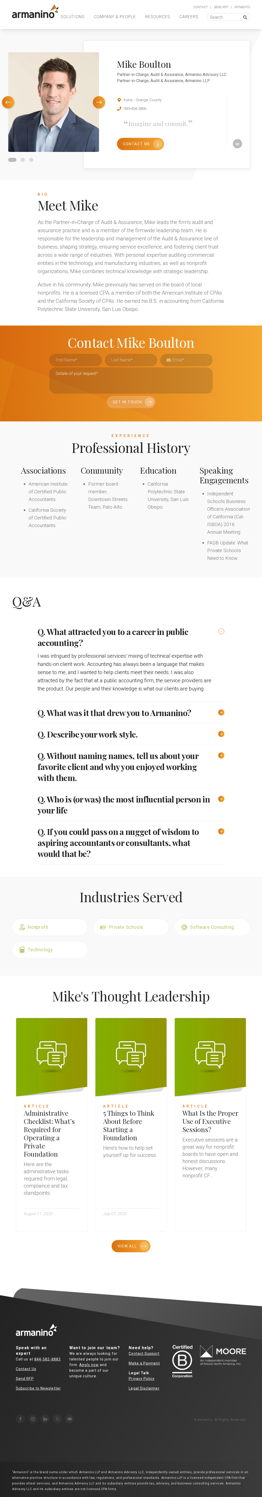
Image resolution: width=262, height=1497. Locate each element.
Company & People (115, 16)
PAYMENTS (242, 7)
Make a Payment (144, 1363)
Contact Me (136, 144)
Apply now (89, 1365)
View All (127, 1246)
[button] (8, 102)
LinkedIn (237, 143)
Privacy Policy (142, 1379)
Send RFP (25, 1379)
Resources (157, 16)
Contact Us (26, 1369)
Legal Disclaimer (144, 1388)
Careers (189, 16)
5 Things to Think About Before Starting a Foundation (128, 1125)
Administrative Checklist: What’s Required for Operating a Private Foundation (49, 1133)
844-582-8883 (47, 1359)
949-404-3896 (135, 108)
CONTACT (200, 7)
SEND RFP (221, 7)
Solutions (73, 16)
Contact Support (144, 1353)
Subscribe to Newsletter (38, 1388)
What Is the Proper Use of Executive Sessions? (210, 1121)
